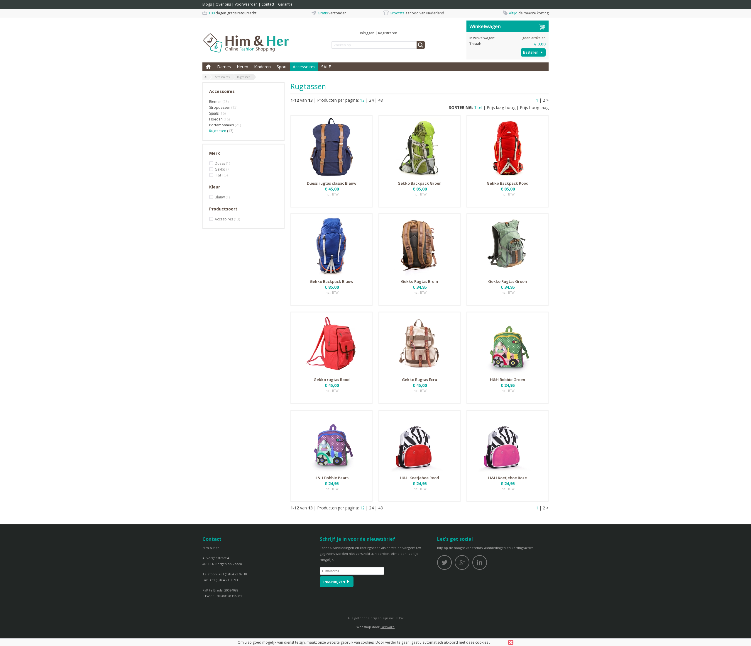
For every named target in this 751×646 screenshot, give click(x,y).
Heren (242, 66)
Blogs (207, 4)
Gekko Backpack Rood (508, 183)
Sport (282, 66)
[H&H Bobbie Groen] (507, 344)
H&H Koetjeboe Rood (419, 477)
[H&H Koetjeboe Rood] (419, 442)
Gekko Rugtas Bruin (419, 281)
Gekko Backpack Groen (420, 183)
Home (208, 67)
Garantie (285, 4)
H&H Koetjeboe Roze (507, 477)
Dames (224, 66)
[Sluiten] (510, 642)
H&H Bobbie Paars (331, 477)
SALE (326, 66)
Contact (267, 4)
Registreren (387, 32)
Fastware (387, 627)
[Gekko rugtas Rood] (331, 344)
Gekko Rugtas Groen (507, 281)
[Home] (205, 77)
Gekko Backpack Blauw (331, 281)
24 (371, 100)
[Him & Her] (246, 37)
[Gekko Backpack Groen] (419, 147)
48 (380, 100)
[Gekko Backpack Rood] (507, 147)
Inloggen (367, 32)
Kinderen (262, 66)
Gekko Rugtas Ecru (419, 379)
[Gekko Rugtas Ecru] (419, 344)
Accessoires (304, 66)
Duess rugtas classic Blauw (331, 183)
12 (362, 100)
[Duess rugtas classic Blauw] (331, 147)
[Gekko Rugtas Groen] (507, 246)
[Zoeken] (421, 45)
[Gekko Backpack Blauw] (331, 246)
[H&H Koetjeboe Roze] (507, 442)
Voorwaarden (246, 4)
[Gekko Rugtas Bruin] (419, 246)
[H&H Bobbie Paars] (331, 442)
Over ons (223, 4)
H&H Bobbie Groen (507, 379)
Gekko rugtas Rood (332, 379)
